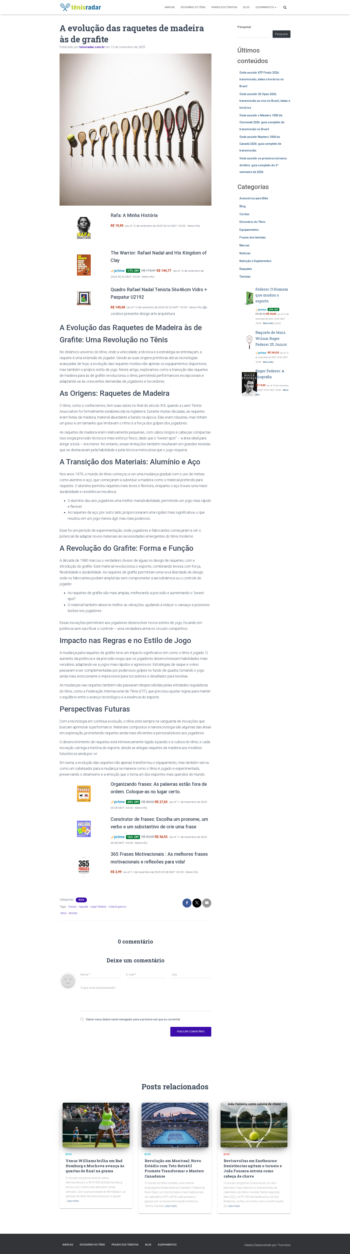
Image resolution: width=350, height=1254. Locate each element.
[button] (275, 7)
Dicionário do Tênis (193, 7)
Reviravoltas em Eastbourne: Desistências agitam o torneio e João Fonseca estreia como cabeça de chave (253, 1168)
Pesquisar (244, 27)
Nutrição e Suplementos (255, 261)
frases (72, 906)
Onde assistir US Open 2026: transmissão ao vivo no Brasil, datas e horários (264, 100)
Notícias (245, 253)
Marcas (170, 7)
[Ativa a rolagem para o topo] (342, 1246)
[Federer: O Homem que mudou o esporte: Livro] (249, 298)
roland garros (117, 906)
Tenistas (245, 276)
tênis (64, 913)
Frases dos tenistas (224, 7)
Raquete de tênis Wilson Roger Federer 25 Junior (271, 338)
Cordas (244, 214)
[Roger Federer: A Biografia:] (249, 384)
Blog (246, 7)
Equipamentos (265, 7)
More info (193, 225)
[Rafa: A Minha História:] (84, 228)
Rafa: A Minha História (134, 215)
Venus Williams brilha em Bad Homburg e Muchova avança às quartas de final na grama (95, 1165)
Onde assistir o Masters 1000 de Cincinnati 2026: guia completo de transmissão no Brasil (261, 122)
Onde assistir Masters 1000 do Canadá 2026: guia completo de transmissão (260, 143)
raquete (83, 906)
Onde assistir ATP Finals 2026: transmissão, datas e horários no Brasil (261, 79)
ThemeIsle (283, 1245)
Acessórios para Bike (253, 198)
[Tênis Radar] (81, 7)
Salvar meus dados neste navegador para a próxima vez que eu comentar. (133, 1019)
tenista (73, 913)
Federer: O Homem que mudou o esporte (271, 295)
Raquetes (245, 269)
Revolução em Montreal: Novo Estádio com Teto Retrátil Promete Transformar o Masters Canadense (174, 1168)
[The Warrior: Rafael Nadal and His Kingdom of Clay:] (84, 265)
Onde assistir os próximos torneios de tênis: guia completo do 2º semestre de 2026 (263, 165)
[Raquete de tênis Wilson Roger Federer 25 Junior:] (249, 342)
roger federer (98, 906)
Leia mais (73, 1200)
